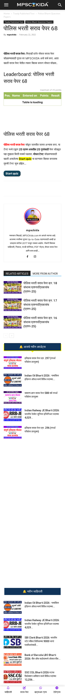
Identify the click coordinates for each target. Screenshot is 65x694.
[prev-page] (6, 335)
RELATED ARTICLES (17, 273)
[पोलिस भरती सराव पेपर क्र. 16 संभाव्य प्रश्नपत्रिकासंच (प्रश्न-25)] (13, 322)
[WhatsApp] (18, 42)
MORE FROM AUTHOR (45, 273)
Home (7, 13)
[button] (6, 5)
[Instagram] (36, 257)
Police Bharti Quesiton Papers (39, 22)
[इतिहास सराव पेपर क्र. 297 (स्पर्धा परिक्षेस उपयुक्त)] (13, 362)
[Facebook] (35, 42)
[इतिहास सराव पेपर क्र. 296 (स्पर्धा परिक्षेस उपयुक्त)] (13, 432)
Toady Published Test (23, 13)
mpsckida (11, 34)
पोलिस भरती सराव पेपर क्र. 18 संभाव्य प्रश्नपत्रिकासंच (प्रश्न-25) (40, 287)
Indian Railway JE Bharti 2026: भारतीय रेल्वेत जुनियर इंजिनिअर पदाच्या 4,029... (42, 414)
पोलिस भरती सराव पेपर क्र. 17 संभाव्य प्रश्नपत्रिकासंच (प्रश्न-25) (40, 305)
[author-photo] (32, 225)
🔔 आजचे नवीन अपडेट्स (32, 346)
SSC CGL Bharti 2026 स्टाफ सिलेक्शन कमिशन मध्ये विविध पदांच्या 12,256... (40, 676)
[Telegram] (27, 42)
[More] (52, 42)
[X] (43, 42)
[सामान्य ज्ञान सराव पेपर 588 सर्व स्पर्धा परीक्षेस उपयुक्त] (13, 397)
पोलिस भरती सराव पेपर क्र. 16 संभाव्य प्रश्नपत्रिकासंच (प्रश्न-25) (40, 322)
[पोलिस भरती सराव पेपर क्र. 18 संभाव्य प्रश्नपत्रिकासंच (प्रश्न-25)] (13, 287)
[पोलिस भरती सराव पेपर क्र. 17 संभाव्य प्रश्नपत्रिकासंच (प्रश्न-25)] (13, 304)
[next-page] (11, 335)
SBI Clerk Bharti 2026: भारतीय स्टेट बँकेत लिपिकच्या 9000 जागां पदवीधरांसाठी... (41, 641)
